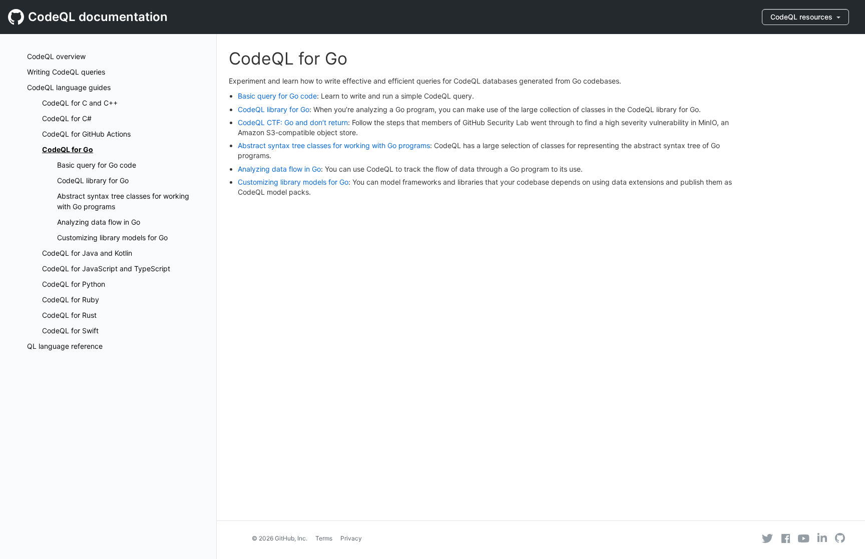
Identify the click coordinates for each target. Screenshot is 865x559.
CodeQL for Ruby (70, 299)
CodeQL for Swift (70, 330)
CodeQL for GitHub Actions (86, 134)
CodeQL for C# (67, 118)
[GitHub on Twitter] (767, 538)
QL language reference (65, 346)
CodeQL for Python (73, 284)
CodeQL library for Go (93, 180)
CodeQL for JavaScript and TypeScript (106, 268)
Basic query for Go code (96, 165)
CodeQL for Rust (69, 315)
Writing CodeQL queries (66, 72)
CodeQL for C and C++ (80, 103)
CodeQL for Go (67, 149)
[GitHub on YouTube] (803, 538)
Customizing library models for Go (112, 237)
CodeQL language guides (69, 87)
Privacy (351, 538)
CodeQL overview (56, 56)
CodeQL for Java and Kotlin (87, 253)
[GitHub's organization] (840, 539)
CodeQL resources (802, 17)
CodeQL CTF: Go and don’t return (293, 122)
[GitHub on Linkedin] (822, 537)
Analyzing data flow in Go (98, 222)
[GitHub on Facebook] (785, 538)
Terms (323, 538)
